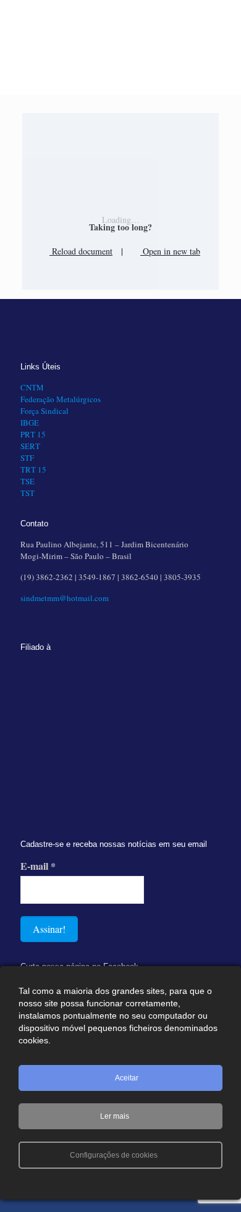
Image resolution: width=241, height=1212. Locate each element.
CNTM (32, 387)
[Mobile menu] (224, 24)
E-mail (38, 866)
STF (27, 457)
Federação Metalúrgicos (60, 399)
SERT (30, 446)
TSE (27, 481)
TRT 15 (33, 469)
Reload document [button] (80, 251)
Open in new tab (170, 251)
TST (27, 493)
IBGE (29, 422)
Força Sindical (44, 410)
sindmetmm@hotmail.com (64, 598)
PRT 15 (33, 434)
